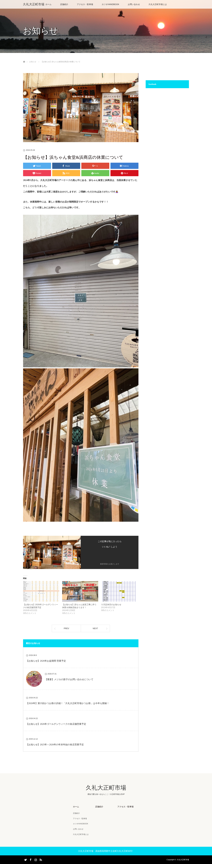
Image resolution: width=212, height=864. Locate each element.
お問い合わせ (134, 4)
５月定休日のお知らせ (111, 604)
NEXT (95, 628)
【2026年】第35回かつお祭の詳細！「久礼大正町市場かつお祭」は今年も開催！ (67, 703)
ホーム (48, 4)
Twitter (25, 859)
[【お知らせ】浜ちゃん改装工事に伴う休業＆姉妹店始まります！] (80, 591)
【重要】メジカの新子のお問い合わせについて (69, 679)
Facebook (30, 859)
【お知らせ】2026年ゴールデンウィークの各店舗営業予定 (56, 724)
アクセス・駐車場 (85, 4)
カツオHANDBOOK (110, 4)
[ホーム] (24, 58)
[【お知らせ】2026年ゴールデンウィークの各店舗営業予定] (41, 591)
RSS (40, 859)
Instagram (35, 859)
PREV (66, 628)
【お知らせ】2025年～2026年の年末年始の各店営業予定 (55, 744)
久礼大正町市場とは (158, 4)
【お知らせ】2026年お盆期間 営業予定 (46, 661)
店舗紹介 (64, 4)
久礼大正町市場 (33, 4)
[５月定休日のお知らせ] (119, 591)
